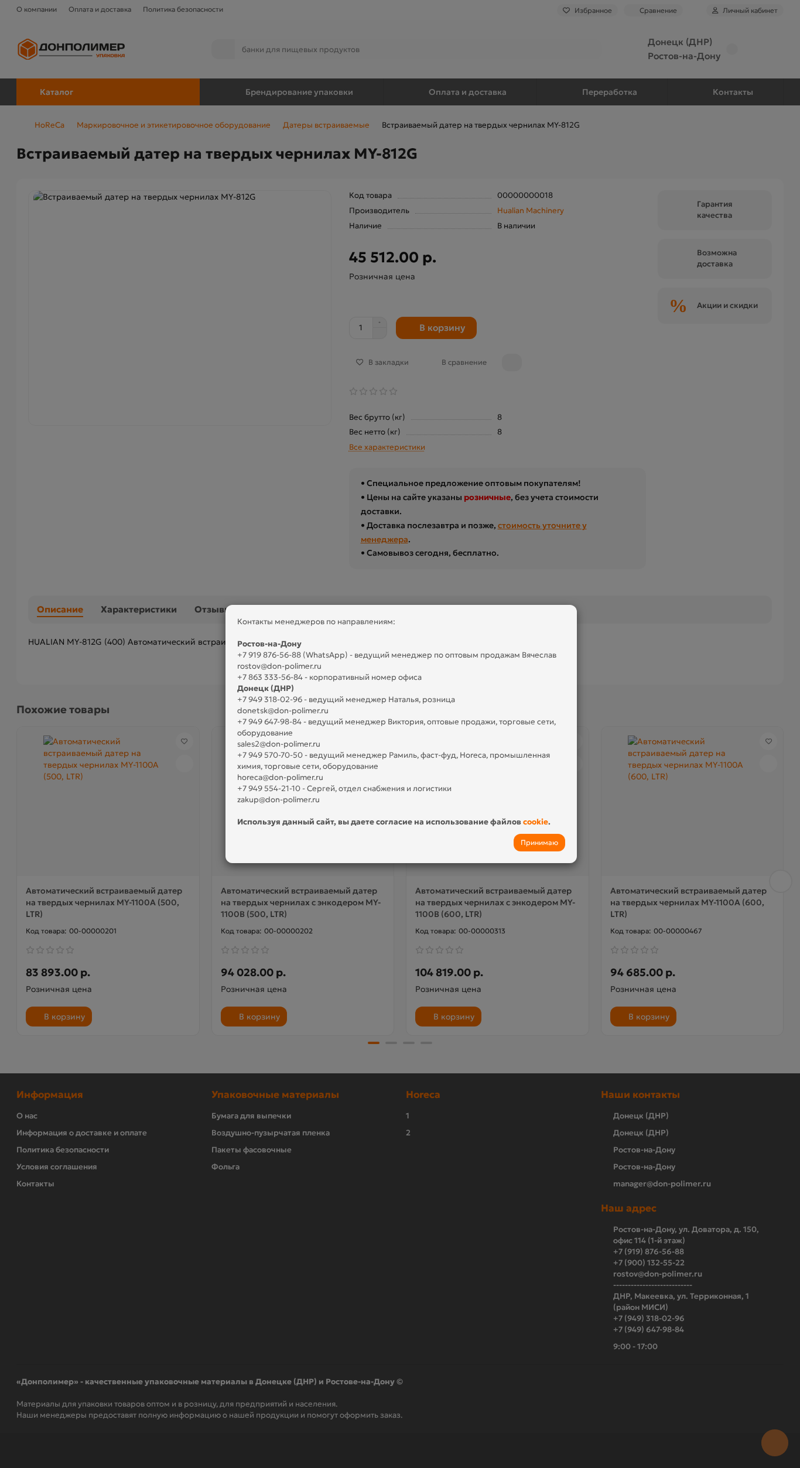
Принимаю (539, 842)
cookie (535, 822)
